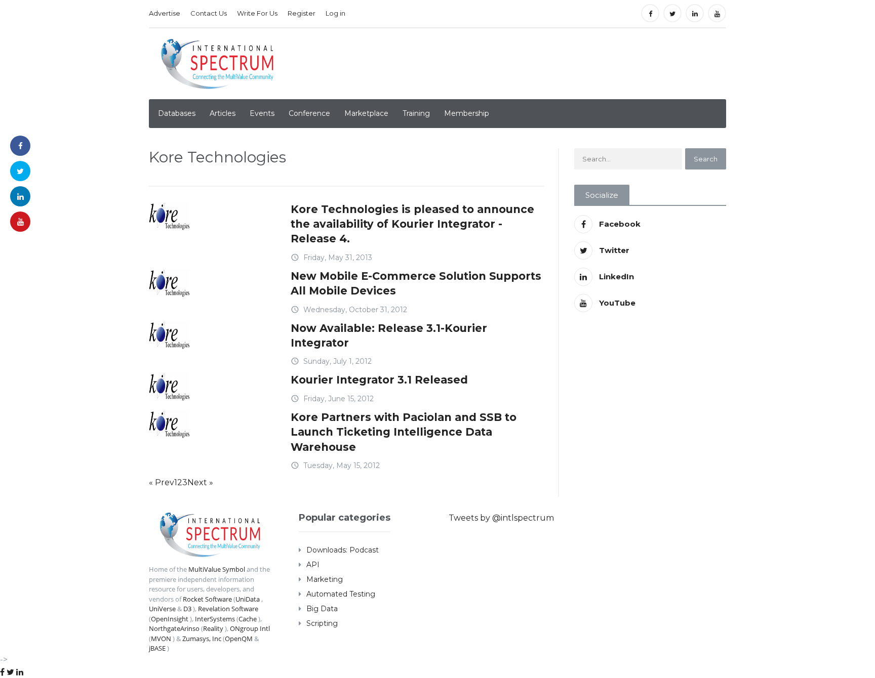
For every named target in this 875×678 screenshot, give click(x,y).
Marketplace (366, 113)
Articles (222, 113)
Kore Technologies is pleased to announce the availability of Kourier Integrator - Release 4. (412, 224)
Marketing (324, 579)
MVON (161, 638)
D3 (187, 608)
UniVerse (162, 608)
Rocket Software (207, 599)
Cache (247, 618)
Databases (176, 113)
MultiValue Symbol (216, 569)
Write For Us (257, 13)
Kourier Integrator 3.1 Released (379, 379)
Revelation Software (228, 608)
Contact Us (208, 13)
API (313, 564)
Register (301, 13)
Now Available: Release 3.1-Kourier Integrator (389, 335)
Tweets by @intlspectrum (501, 518)
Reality (213, 628)
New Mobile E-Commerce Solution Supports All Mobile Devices (416, 283)
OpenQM (239, 638)
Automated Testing (340, 594)
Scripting (322, 623)
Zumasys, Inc (201, 638)
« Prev (161, 482)
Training (416, 113)
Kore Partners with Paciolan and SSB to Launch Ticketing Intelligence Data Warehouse (403, 432)
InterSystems (215, 618)
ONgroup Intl (250, 628)
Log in (335, 13)
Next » (200, 482)
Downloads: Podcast (342, 550)
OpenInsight (169, 618)
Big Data (322, 608)
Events (262, 113)
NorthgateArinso (174, 628)
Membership (466, 113)
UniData (247, 599)
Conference (309, 113)
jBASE (157, 648)
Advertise (164, 13)
